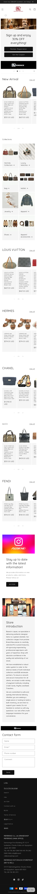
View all (32, 80)
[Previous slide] (14, 71)
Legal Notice (8, 824)
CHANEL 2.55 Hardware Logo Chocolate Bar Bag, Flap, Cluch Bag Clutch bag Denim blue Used (9, 394)
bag (5, 188)
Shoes (6, 235)
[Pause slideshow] (34, 71)
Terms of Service (10, 815)
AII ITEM (6, 801)
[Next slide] (23, 71)
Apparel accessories (25, 236)
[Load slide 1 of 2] (17, 71)
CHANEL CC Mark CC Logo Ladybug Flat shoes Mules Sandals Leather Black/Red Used (24, 394)
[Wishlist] (5, 15)
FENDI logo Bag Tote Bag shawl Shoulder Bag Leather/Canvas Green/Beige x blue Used (9, 507)
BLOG (6, 810)
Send (8, 772)
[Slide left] (14, 128)
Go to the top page (11, 788)
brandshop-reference (15, 892)
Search (6, 792)
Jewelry (7, 211)
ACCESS (12, 584)
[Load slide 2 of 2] (20, 71)
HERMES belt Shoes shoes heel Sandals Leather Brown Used (9, 336)
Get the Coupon (18, 55)
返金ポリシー (8, 819)
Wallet (23, 188)
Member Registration (18, 49)
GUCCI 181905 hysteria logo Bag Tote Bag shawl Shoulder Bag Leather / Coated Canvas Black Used (24, 450)
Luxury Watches (24, 164)
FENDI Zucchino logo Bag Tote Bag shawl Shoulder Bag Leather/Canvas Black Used (24, 507)
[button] (2, 9)
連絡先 (6, 828)
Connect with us (9, 806)
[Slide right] (23, 128)
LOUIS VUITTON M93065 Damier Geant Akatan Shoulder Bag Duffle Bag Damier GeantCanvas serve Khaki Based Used (24, 108)
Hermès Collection (8, 164)
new (5, 797)
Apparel (24, 211)
